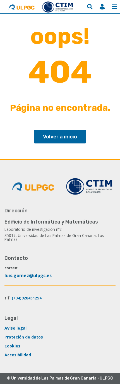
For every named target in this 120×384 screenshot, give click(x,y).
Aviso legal (15, 328)
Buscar (89, 6)
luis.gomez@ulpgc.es (28, 275)
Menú (114, 6)
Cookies (12, 346)
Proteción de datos (23, 337)
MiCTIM (102, 6)
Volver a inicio (60, 137)
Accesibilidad (17, 354)
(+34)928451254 (27, 298)
